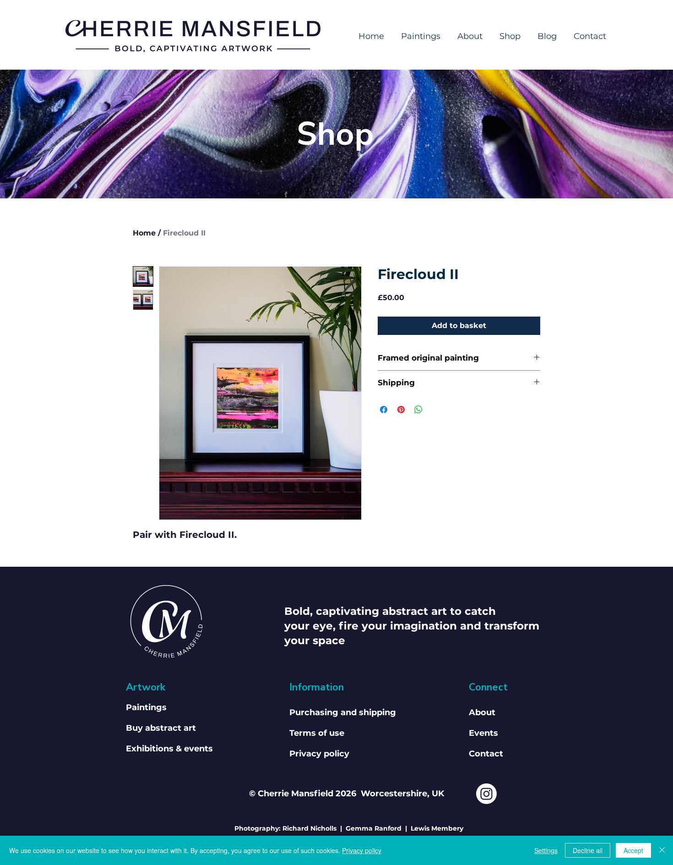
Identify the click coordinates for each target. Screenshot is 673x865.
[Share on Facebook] (383, 409)
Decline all (587, 850)
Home (144, 233)
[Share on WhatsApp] (418, 409)
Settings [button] (546, 850)
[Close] (662, 850)
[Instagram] (486, 793)
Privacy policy (361, 850)
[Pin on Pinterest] (401, 409)
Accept (633, 850)
